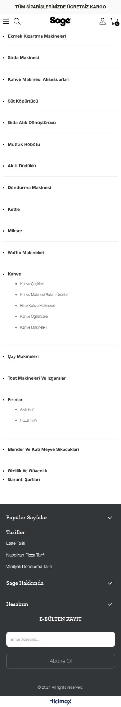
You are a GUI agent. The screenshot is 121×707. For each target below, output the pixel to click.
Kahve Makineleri (33, 327)
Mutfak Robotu (24, 144)
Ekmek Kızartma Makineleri (37, 36)
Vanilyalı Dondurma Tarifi (29, 566)
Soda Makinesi (23, 57)
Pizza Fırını (28, 420)
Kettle (14, 209)
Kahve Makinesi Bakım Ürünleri (44, 294)
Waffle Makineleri (26, 252)
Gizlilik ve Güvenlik (27, 470)
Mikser (15, 230)
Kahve (14, 273)
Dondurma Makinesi (29, 187)
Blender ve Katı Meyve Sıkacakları (43, 449)
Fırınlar (15, 399)
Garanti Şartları (24, 479)
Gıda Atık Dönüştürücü (32, 122)
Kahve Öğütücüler (34, 316)
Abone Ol (61, 661)
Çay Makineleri (23, 356)
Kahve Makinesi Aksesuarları (38, 79)
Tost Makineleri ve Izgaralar (37, 378)
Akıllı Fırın (27, 409)
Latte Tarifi (15, 543)
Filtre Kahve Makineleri (37, 305)
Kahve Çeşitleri (31, 283)
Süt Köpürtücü (23, 101)
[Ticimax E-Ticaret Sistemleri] (61, 702)
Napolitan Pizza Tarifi (25, 554)
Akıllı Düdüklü (22, 165)
